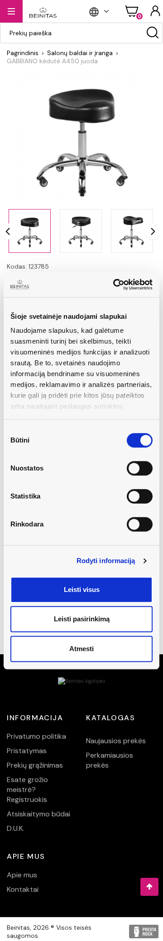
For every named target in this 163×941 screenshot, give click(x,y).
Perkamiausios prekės (109, 760)
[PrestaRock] (143, 931)
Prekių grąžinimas (35, 765)
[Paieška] (152, 33)
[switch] (140, 468)
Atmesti (81, 648)
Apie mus (22, 875)
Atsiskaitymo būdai (38, 814)
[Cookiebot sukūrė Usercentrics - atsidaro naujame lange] (115, 284)
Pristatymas (27, 750)
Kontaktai (22, 889)
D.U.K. (15, 828)
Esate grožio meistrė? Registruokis (27, 789)
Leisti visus (82, 589)
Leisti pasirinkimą (82, 619)
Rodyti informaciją (106, 560)
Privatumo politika (36, 736)
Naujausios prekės (116, 740)
